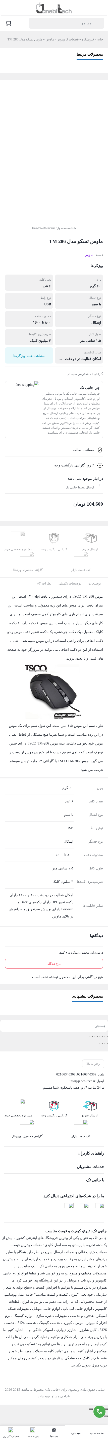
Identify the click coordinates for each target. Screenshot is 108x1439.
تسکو (31, 1344)
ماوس (50, 39)
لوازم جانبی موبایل (46, 1309)
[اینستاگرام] (84, 1207)
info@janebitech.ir (82, 1081)
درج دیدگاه (54, 963)
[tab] (94, 583)
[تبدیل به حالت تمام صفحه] (101, 1036)
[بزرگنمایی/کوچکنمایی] (106, 1036)
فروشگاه (88, 39)
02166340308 (66, 1074)
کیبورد (67, 1323)
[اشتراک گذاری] (96, 1036)
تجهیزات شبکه (18, 1309)
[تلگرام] (99, 1207)
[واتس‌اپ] (69, 1207)
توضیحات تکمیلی (70, 583)
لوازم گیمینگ (23, 1316)
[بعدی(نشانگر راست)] (101, 1043)
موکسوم (100, 1351)
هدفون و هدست (81, 1316)
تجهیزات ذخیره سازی (51, 1316)
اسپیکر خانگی (43, 1330)
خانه (100, 39)
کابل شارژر (88, 1330)
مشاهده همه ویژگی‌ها (29, 356)
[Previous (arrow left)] (106, 1416)
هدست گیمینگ (49, 1323)
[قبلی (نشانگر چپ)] (106, 1043)
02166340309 (86, 1074)
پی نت (19, 1344)
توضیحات (94, 583)
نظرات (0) (44, 583)
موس (79, 1323)
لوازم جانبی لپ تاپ (77, 1309)
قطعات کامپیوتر (68, 39)
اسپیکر (102, 1316)
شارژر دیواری (66, 1330)
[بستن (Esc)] (91, 1036)
